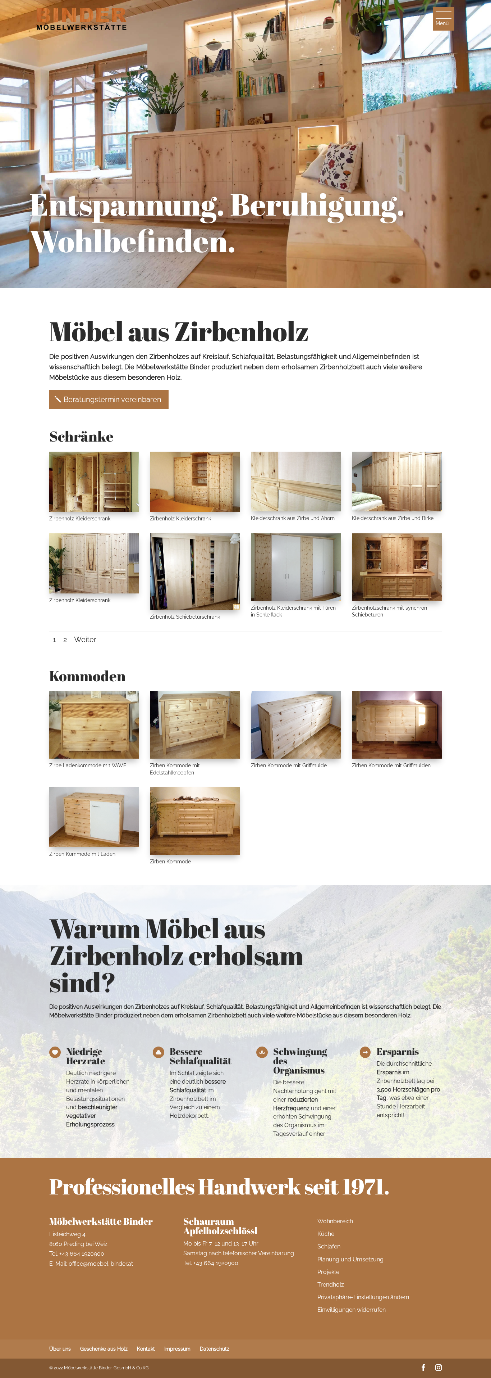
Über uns (60, 1349)
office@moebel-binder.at (101, 1263)
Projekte (328, 1272)
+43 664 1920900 (81, 1253)
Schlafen (328, 1246)
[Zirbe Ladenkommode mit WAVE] (94, 757)
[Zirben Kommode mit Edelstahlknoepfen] (195, 757)
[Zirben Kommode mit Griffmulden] (397, 757)
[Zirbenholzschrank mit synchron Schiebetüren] (397, 599)
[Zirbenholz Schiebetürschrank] (195, 608)
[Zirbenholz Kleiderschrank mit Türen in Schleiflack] (296, 599)
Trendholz (330, 1284)
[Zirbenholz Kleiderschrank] (94, 510)
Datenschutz (214, 1349)
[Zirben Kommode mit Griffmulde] (296, 757)
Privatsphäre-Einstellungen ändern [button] (363, 1297)
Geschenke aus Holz (104, 1349)
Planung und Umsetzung (350, 1259)
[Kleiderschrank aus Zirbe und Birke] (397, 509)
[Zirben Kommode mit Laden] (94, 845)
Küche (325, 1233)
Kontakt (146, 1349)
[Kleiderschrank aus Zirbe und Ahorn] (296, 509)
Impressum (177, 1349)
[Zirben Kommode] (195, 853)
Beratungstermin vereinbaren (112, 399)
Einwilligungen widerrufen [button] (351, 1309)
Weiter (85, 639)
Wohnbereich (335, 1221)
